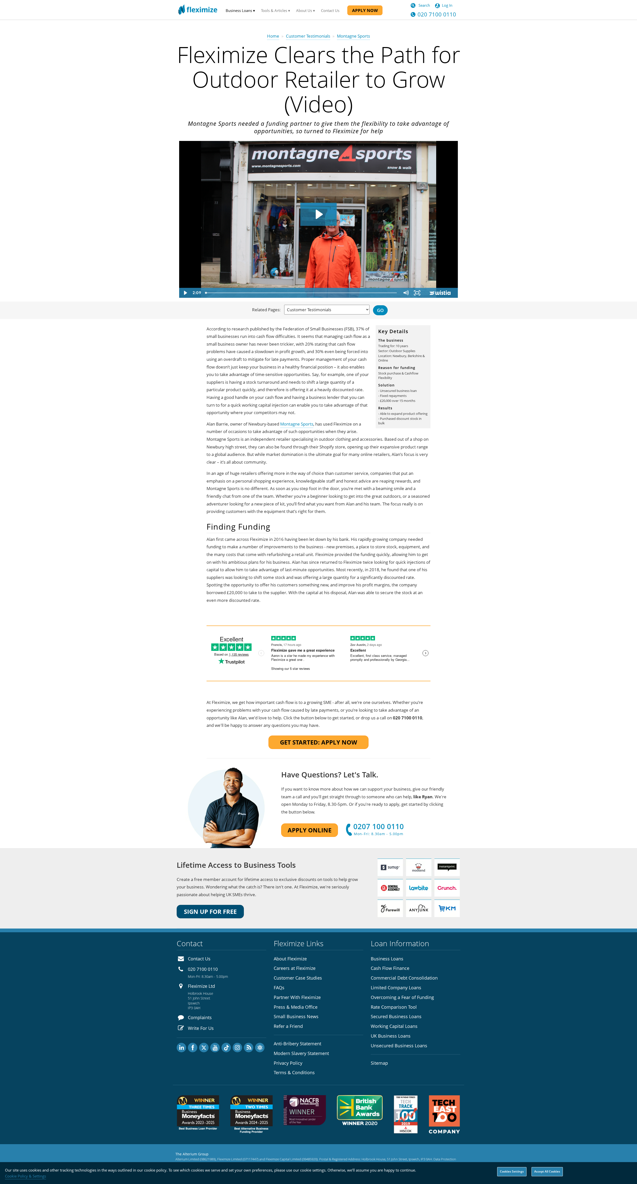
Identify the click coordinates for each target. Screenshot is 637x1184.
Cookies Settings (512, 1171)
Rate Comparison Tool (394, 1007)
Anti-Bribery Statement (297, 1044)
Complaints (200, 1017)
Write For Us (201, 1028)
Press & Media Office (296, 1007)
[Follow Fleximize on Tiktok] (226, 1047)
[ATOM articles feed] (260, 1047)
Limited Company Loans (396, 988)
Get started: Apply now (318, 742)
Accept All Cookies (547, 1171)
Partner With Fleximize (297, 997)
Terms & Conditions (294, 1072)
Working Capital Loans (394, 1026)
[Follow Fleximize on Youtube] (215, 1047)
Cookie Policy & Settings (25, 1176)
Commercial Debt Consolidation (404, 978)
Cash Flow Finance (390, 968)
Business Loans (387, 959)
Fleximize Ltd (201, 986)
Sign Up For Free (210, 911)
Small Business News (296, 1016)
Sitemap (379, 1063)
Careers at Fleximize (295, 968)
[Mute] (406, 293)
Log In (447, 5)
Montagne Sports (296, 424)
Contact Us (330, 10)
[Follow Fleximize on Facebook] (192, 1047)
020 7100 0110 (203, 969)
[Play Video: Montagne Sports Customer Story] (318, 214)
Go (380, 310)
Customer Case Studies (298, 978)
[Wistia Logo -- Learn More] (440, 293)
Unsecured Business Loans (399, 1046)
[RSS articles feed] (248, 1047)
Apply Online (309, 830)
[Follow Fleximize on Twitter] (204, 1047)
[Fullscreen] (417, 293)
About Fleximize (290, 959)
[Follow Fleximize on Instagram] (237, 1047)
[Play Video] (185, 293)
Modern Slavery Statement (301, 1053)
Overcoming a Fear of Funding (402, 997)
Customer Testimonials (308, 36)
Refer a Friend (288, 1026)
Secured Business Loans (396, 1016)
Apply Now (365, 10)
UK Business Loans (391, 1036)
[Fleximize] (198, 10)
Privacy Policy (288, 1063)
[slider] (301, 293)
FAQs (279, 988)
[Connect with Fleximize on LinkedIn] (181, 1047)
